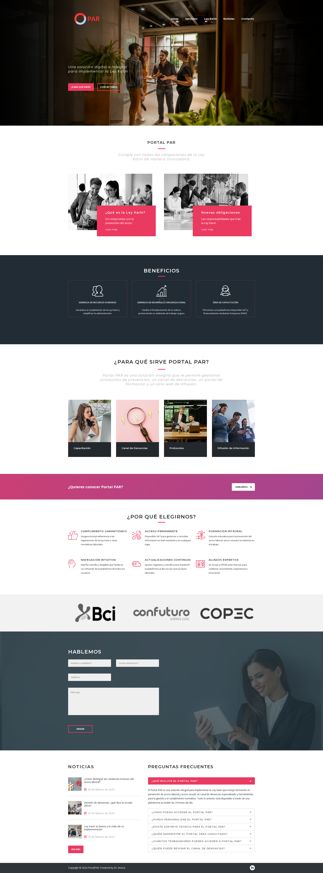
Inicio (174, 18)
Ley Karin (210, 18)
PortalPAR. (94, 867)
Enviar (80, 728)
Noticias (229, 18)
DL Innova (119, 867)
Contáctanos (108, 86)
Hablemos (241, 486)
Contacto (247, 18)
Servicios (191, 18)
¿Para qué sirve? (81, 86)
